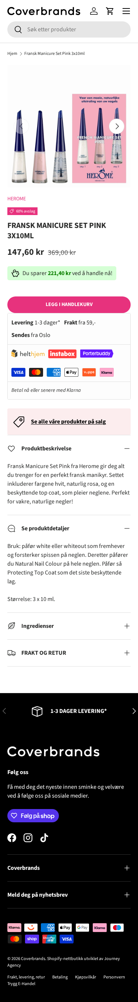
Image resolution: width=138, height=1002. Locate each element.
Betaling (60, 977)
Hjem (12, 54)
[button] (110, 11)
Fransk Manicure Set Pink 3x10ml (54, 54)
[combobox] (69, 29)
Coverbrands (33, 959)
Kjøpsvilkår (85, 977)
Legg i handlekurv (69, 304)
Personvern (114, 977)
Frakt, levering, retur (26, 977)
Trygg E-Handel (21, 984)
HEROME (16, 199)
